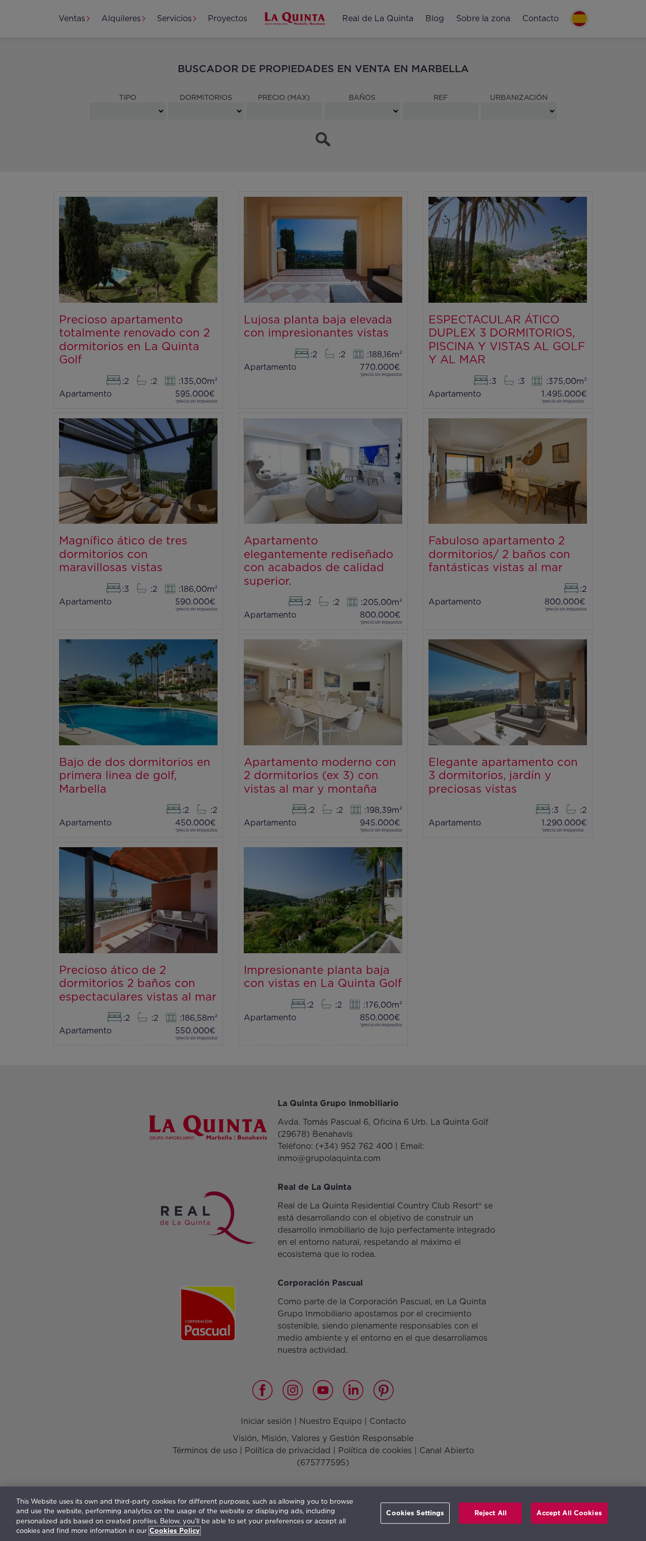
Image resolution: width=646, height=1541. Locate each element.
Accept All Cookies (569, 1513)
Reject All (490, 1513)
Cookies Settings (415, 1513)
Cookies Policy (174, 1530)
